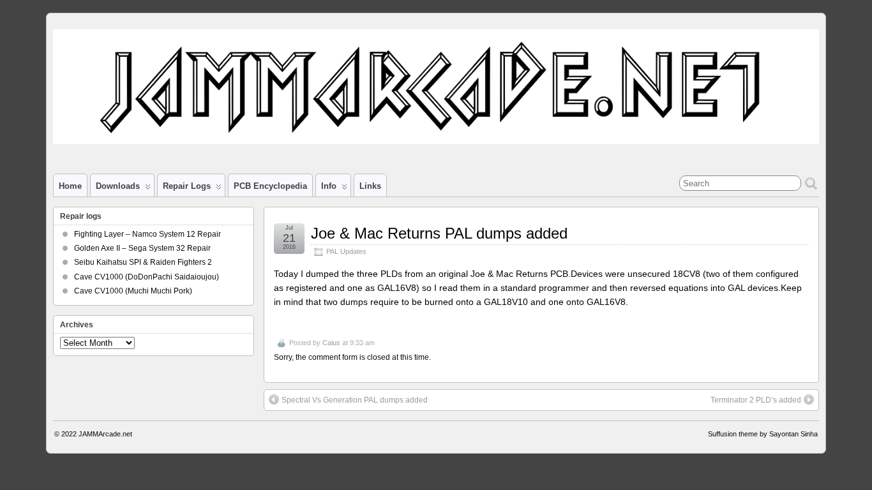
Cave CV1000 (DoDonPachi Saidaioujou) (146, 276)
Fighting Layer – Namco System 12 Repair (147, 234)
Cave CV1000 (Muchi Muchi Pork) (133, 290)
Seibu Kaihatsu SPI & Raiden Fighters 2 (143, 262)
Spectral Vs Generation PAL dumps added (355, 400)
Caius (331, 342)
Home (70, 186)
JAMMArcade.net (105, 434)
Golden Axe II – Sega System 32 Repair (142, 248)
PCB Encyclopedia (270, 186)
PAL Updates (346, 251)
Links (370, 186)
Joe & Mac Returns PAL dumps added (439, 233)
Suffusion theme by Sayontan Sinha (763, 434)
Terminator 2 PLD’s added (755, 400)
